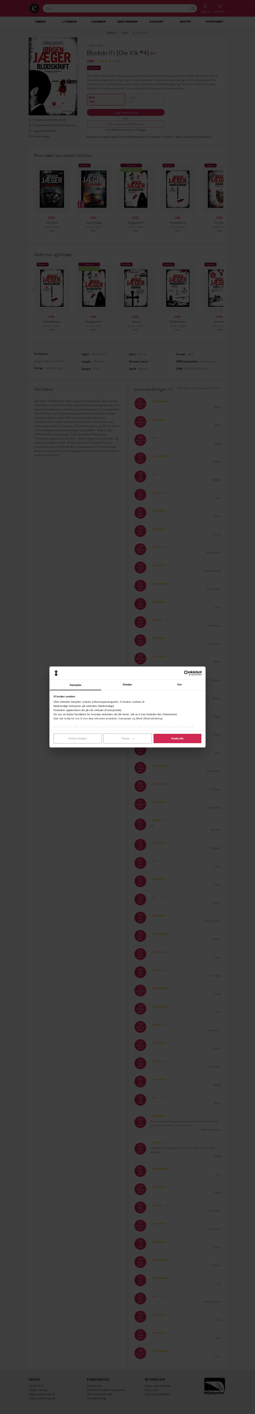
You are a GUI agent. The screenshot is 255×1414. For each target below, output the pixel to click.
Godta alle (177, 738)
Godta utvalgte (78, 738)
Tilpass (125, 738)
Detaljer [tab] (127, 684)
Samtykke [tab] (76, 684)
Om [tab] (179, 684)
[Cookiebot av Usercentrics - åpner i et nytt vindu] (186, 673)
